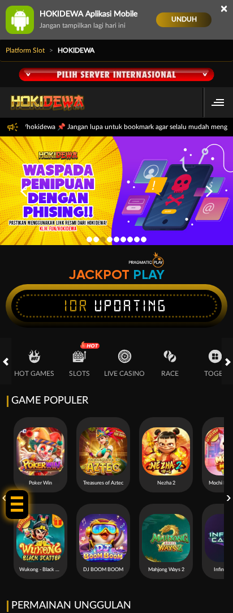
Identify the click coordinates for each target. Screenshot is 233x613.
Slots (79, 373)
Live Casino (124, 373)
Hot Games (34, 373)
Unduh (184, 19)
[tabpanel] (116, 190)
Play (149, 274)
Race (170, 373)
